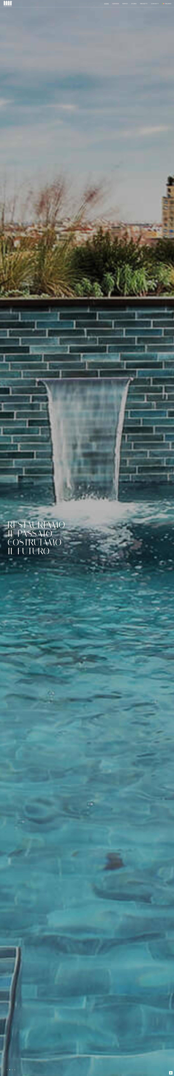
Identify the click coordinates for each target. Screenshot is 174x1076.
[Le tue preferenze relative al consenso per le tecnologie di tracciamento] (171, 1073)
